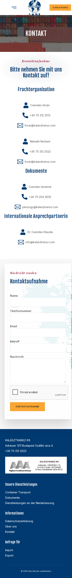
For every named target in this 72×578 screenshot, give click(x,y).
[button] (14, 7)
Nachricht (17, 356)
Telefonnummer (20, 311)
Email (13, 326)
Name (14, 295)
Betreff (14, 341)
